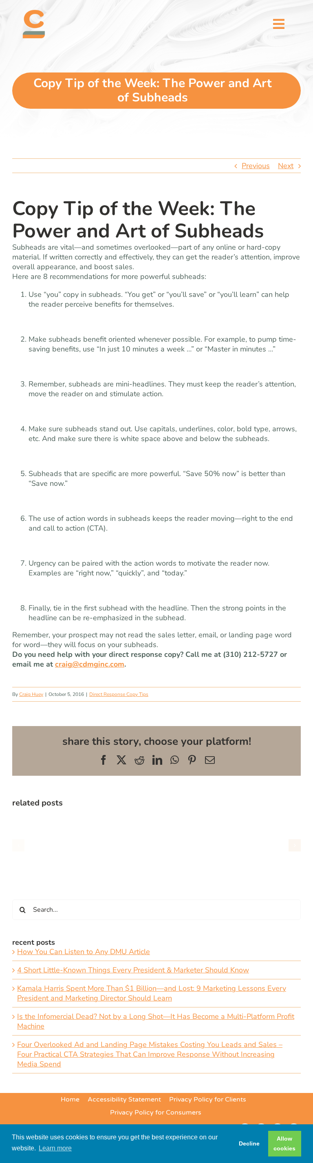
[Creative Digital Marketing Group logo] (34, 13)
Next (285, 166)
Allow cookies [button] (284, 1143)
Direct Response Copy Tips (118, 694)
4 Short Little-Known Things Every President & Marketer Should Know (133, 970)
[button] (18, 845)
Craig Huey (31, 694)
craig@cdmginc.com (89, 664)
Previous (256, 166)
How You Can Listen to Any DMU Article (83, 952)
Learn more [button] (55, 1148)
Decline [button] (249, 1143)
